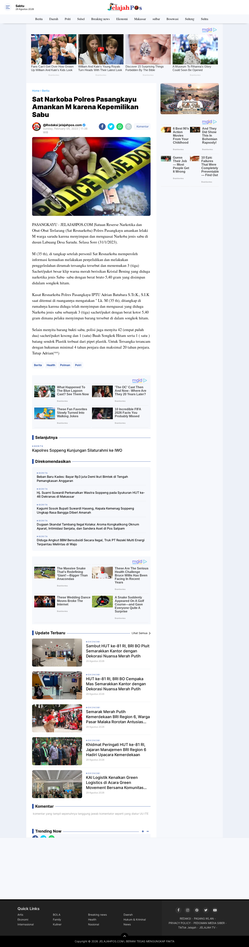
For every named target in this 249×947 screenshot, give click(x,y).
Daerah (53, 19)
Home (35, 90)
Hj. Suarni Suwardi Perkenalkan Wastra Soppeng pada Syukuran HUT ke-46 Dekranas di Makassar (91, 495)
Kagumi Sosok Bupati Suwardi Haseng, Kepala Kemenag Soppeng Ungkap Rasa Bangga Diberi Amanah (85, 510)
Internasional (26, 924)
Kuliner (57, 924)
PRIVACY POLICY (180, 923)
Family (57, 919)
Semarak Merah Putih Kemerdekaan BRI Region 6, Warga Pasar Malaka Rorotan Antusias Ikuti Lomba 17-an (118, 716)
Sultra (204, 19)
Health (51, 365)
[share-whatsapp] (119, 126)
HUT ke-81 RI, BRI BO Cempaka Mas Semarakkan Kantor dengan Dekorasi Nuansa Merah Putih (116, 683)
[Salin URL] (128, 126)
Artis (20, 914)
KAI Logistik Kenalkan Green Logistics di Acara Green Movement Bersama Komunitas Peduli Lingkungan (115, 782)
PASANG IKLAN (204, 918)
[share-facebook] (102, 126)
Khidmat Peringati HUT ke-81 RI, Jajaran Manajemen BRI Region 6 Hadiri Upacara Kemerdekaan (116, 749)
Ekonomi (122, 19)
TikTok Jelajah (187, 927)
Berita (39, 19)
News (127, 924)
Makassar (140, 19)
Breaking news (100, 19)
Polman (65, 365)
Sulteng (189, 19)
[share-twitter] (111, 126)
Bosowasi (172, 19)
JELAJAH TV (207, 927)
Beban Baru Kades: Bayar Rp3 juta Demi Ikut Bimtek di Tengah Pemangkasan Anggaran (82, 479)
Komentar (142, 126)
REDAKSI (185, 918)
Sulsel (81, 19)
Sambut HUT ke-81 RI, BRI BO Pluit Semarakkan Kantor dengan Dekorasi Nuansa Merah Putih (117, 651)
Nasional (93, 924)
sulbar (156, 19)
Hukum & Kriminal (135, 919)
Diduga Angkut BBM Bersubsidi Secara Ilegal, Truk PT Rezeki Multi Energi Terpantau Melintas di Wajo (91, 542)
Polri (68, 19)
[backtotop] (124, 937)
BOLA (56, 914)
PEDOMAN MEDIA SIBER (209, 923)
